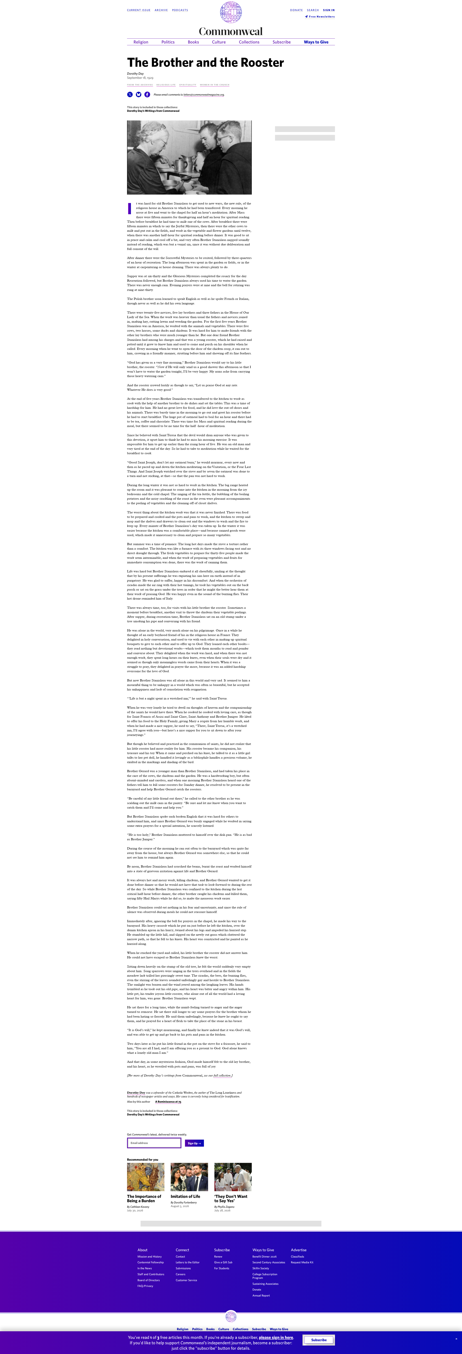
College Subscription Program (264, 1275)
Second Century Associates (268, 1262)
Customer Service (186, 1280)
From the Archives (140, 84)
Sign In (329, 10)
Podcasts (180, 10)
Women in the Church (215, 84)
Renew (218, 1256)
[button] (130, 96)
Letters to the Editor (188, 1262)
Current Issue (139, 10)
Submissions (183, 1268)
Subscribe (282, 41)
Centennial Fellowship (151, 1262)
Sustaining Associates (265, 1283)
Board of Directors (149, 1280)
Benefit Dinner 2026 (264, 1256)
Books (193, 41)
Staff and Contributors (151, 1274)
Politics (168, 41)
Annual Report (261, 1295)
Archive (161, 10)
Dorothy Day (135, 73)
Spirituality (188, 84)
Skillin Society (260, 1268)
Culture (219, 41)
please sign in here (276, 1337)
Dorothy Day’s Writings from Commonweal (153, 110)
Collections (249, 41)
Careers (180, 1274)
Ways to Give (316, 41)
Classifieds (297, 1256)
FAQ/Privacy (145, 1285)
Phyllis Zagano (226, 1206)
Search (313, 10)
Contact (180, 1256)
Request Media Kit (302, 1262)
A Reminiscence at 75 (168, 1101)
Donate (296, 10)
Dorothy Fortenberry (185, 1202)
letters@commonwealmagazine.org (204, 94)
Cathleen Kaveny (139, 1206)
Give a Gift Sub (223, 1262)
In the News (145, 1268)
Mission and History (150, 1256)
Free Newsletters (322, 16)
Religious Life (166, 84)
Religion (141, 41)
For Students (221, 1268)
